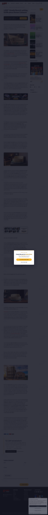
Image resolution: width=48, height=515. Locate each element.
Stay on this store (24, 262)
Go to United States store (24, 259)
